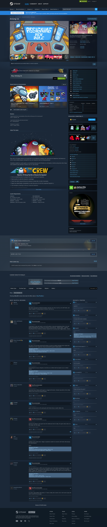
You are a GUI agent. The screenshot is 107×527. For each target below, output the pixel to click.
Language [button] (31, 288)
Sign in (12, 63)
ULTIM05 (15, 402)
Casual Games (18, 17)
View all (95, 261)
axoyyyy (15, 418)
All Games (12, 17)
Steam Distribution (53, 521)
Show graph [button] (92, 288)
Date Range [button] (38, 288)
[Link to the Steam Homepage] (15, 5)
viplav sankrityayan (18, 321)
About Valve (64, 513)
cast (14, 436)
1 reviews (15, 341)
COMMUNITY (33, 4)
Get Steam (86, 513)
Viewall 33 (93, 128)
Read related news (74, 172)
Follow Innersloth (21, 244)
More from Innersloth (22, 240)
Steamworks (52, 518)
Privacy (73, 513)
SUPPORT (45, 4)
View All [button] (64, 84)
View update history (74, 170)
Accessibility (74, 516)
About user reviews (85, 275)
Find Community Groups (75, 176)
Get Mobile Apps (87, 516)
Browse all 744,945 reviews (40, 505)
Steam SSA (52, 516)
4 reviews (15, 386)
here (35, 265)
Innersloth (82, 46)
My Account (86, 521)
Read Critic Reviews (81, 188)
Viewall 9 (93, 138)
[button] (12, 9)
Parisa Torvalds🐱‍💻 (18, 340)
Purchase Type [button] (22, 288)
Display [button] (53, 288)
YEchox (15, 362)
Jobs (63, 516)
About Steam (52, 513)
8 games (15, 322)
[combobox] (78, 9)
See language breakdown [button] (75, 275)
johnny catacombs (18, 384)
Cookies (73, 521)
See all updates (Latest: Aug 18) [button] (20, 109)
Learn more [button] (92, 119)
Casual (74, 146)
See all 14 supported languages (76, 112)
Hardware (64, 518)
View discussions (73, 174)
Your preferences (93, 275)
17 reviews (15, 439)
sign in (89, 1)
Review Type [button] (13, 288)
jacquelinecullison (18, 487)
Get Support (86, 518)
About (40, 4)
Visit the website (73, 154)
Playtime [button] (46, 288)
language (93, 1)
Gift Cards (52, 523)
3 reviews (15, 323)
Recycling (64, 521)
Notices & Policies (76, 518)
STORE (27, 4)
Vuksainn (16, 462)
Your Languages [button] (17, 292)
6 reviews (15, 404)
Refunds (73, 523)
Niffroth (15, 302)
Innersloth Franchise (26, 17)
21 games (15, 464)
